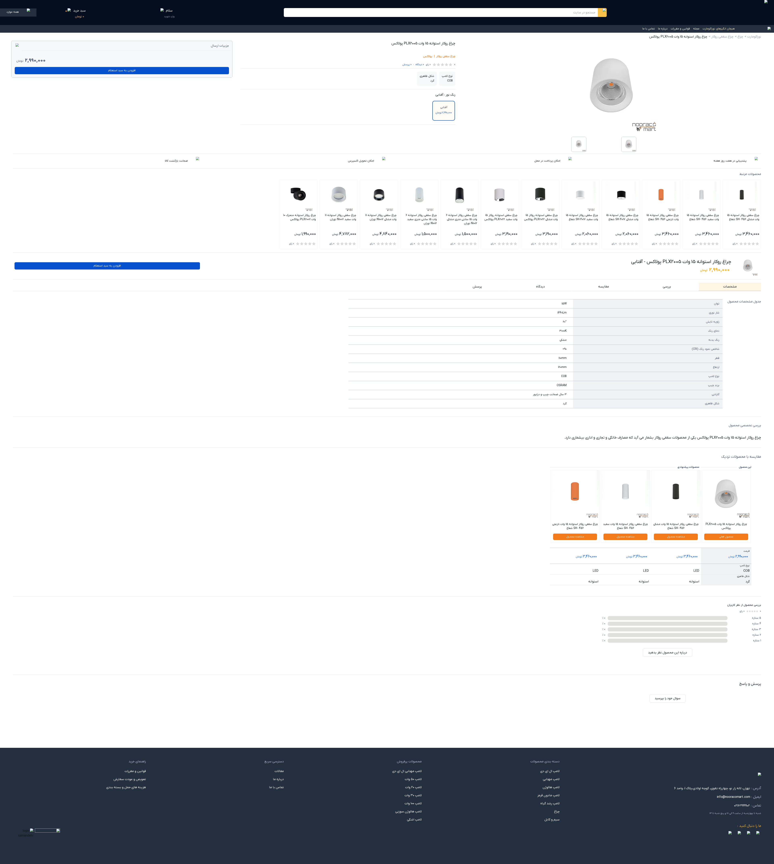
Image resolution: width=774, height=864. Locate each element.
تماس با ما (648, 29)
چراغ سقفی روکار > (721, 37)
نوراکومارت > (753, 37)
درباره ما (663, 29)
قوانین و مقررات (680, 29)
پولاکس (427, 56)
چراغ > (739, 37)
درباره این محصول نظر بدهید (667, 653)
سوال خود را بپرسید (667, 698)
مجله (696, 29)
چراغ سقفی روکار (445, 56)
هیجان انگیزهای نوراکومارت (719, 29)
